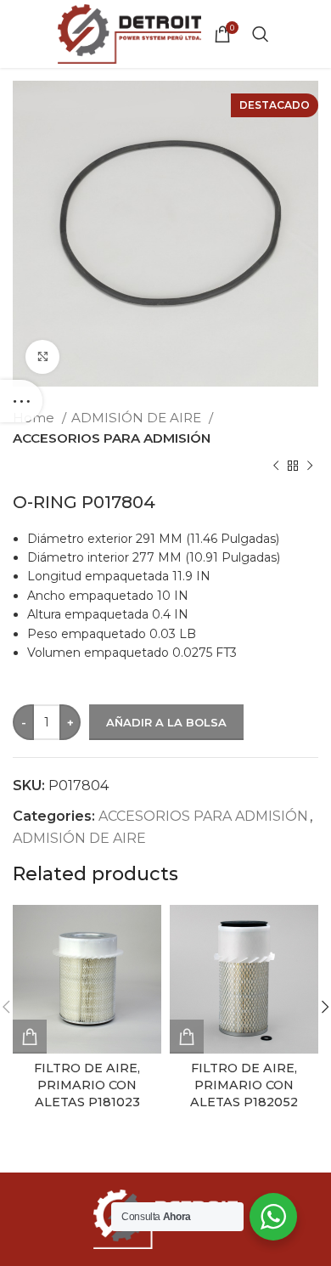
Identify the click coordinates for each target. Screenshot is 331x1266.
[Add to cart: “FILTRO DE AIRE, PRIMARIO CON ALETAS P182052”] (187, 1037)
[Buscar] (261, 34)
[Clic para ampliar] (42, 357)
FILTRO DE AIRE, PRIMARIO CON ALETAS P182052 (244, 1085)
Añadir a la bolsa (166, 722)
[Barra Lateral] (21, 401)
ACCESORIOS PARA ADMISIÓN (111, 438)
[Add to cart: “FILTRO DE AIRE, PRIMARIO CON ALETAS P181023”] (30, 1037)
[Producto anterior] (275, 466)
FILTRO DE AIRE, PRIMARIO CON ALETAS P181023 (87, 1085)
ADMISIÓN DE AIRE (138, 418)
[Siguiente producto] (309, 466)
